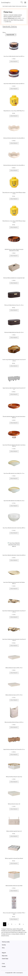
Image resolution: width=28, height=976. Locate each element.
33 (19, 924)
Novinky (4, 944)
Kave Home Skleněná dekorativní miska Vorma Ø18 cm (14, 555)
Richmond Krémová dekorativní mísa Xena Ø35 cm (14, 165)
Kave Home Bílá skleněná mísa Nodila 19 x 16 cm (14, 500)
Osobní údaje (5, 958)
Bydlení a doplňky (8, 6)
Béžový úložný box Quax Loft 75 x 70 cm (14, 694)
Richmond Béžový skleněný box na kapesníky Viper (14, 277)
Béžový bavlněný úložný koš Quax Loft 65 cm (14, 722)
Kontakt (3, 966)
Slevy (3, 947)
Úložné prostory (18, 6)
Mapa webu (4, 955)
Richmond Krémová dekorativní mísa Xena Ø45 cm (14, 138)
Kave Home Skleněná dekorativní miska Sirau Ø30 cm (14, 527)
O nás (3, 963)
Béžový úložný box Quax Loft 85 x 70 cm (14, 667)
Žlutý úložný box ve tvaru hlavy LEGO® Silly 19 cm (14, 110)
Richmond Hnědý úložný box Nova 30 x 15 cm (14, 332)
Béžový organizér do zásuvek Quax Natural (14, 858)
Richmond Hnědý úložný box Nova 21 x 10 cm (14, 305)
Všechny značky (6, 941)
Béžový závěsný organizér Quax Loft (14, 831)
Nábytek (13, 6)
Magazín (4, 952)
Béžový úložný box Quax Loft (14, 803)
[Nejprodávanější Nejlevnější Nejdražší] (10, 34)
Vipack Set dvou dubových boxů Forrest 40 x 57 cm (14, 749)
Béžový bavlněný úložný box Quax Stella (14, 885)
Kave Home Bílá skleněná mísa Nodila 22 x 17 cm (14, 473)
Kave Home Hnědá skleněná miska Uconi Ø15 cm (14, 83)
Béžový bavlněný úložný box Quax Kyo (14, 776)
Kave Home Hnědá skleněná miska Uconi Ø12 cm (14, 56)
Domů (4, 6)
